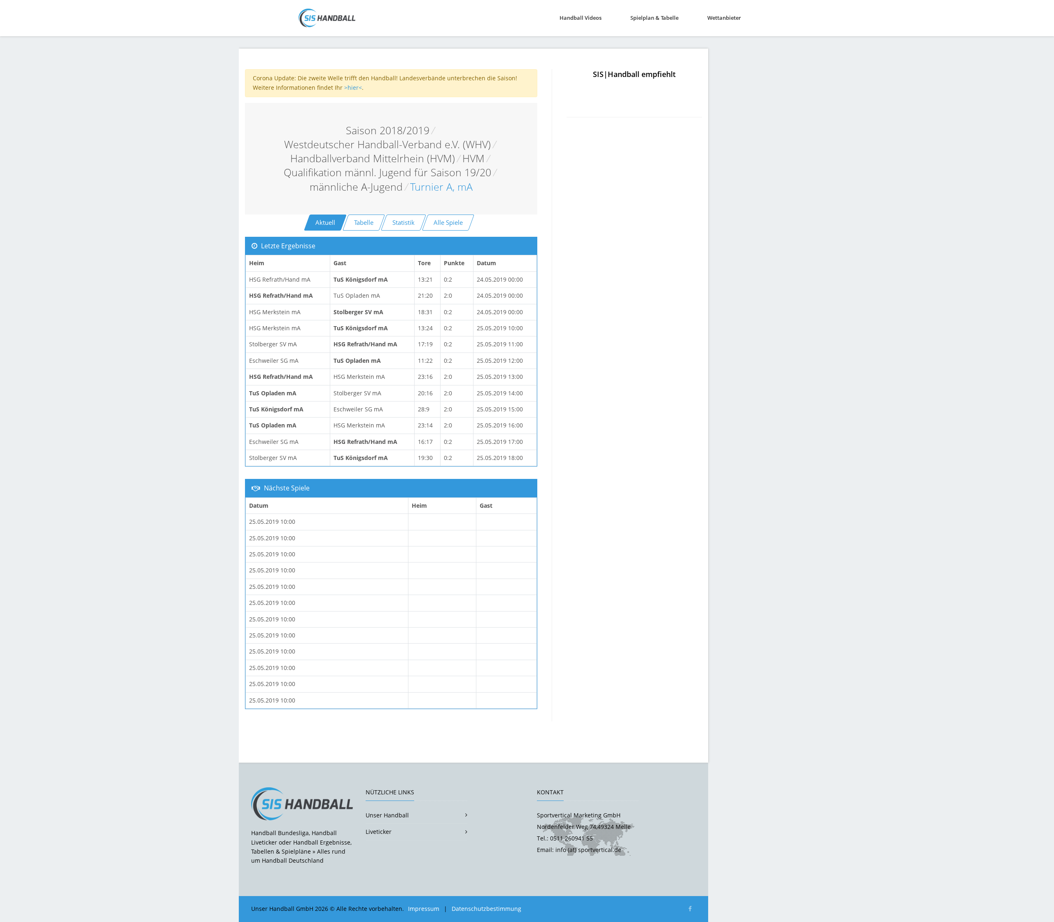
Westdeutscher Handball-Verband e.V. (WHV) (387, 144)
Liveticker (379, 832)
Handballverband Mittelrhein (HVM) (372, 158)
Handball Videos (581, 17)
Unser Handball (387, 815)
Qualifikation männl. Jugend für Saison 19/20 (387, 172)
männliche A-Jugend (356, 187)
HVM (473, 158)
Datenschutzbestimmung (486, 909)
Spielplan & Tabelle (654, 17)
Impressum (423, 909)
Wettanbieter (724, 17)
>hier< (353, 87)
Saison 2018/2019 (387, 130)
